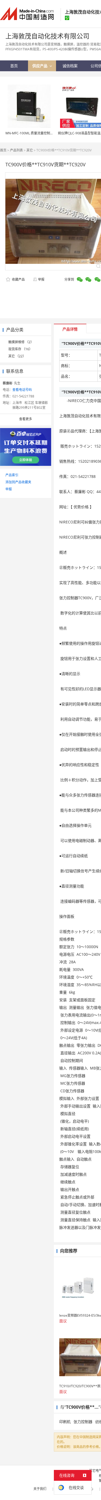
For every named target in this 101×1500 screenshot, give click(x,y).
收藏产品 (18, 279)
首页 (3, 150)
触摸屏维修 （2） (21, 342)
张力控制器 (83, 1421)
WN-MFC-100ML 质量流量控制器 (29, 133)
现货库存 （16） (20, 349)
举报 (41, 279)
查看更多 (25, 419)
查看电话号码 (22, 389)
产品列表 (16, 150)
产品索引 (11, 475)
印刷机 (65, 1421)
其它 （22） (17, 356)
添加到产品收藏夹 (18, 482)
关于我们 (39, 1488)
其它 (29, 150)
